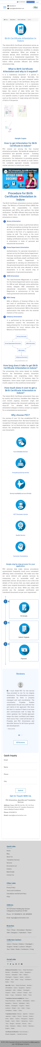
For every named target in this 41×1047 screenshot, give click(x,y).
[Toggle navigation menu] (5, 7)
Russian (25, 1016)
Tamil (12, 1021)
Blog (8, 854)
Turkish (17, 1018)
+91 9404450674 (17, 914)
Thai (6, 1023)
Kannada (18, 1023)
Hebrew (19, 1026)
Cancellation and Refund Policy (16, 894)
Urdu (29, 1023)
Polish (17, 1021)
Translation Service (10, 1014)
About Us (10, 857)
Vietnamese (24, 1021)
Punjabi (7, 1021)
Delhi (8, 932)
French (19, 1016)
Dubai (12, 949)
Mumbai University (22, 1034)
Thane (29, 932)
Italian (11, 1018)
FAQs (8, 896)
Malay (12, 1028)
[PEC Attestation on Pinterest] (16, 964)
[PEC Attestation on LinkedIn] (13, 964)
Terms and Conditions (14, 890)
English (7, 1028)
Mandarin (12, 1026)
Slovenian (30, 1026)
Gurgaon (9, 947)
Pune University (23, 1031)
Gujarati (31, 1018)
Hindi (6, 1018)
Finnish (25, 1026)
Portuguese (24, 1018)
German (19, 1014)
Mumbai (28, 930)
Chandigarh (28, 944)
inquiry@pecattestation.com (20, 918)
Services (9, 863)
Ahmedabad (21, 930)
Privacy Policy (11, 887)
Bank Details (10, 872)
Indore (9, 944)
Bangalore (14, 932)
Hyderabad (22, 932)
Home (8, 851)
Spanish (25, 1014)
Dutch (30, 1021)
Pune (8, 930)
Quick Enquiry (30, 2)
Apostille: (8, 985)
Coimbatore (25, 949)
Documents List (12, 866)
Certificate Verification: (12, 1031)
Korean (31, 1016)
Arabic (14, 1016)
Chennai (14, 944)
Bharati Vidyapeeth (10, 1034)
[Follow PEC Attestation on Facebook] (7, 964)
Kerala (16, 947)
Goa (8, 949)
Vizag (32, 949)
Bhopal (28, 947)
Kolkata (21, 944)
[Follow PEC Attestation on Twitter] (10, 964)
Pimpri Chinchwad (27, 970)
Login (37, 2)
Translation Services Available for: (15, 998)
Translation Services (13, 860)
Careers (9, 869)
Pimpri (13, 930)
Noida (18, 949)
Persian (24, 1023)
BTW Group (19, 1044)
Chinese (31, 1014)
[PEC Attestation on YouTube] (21, 964)
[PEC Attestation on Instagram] (18, 964)
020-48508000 (22, 2)
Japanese (7, 1016)
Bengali (12, 1023)
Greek (6, 1026)
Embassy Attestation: (11, 970)
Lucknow (22, 947)
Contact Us (10, 875)
